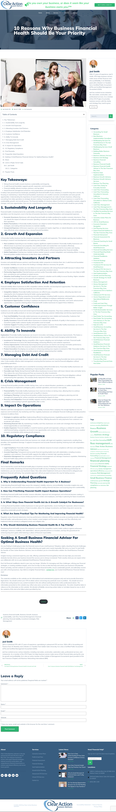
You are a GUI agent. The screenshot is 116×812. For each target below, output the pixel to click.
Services (56, 13)
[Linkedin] (13, 775)
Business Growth (25, 615)
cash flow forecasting (99, 440)
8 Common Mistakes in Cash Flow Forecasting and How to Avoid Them (105, 391)
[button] (84, 114)
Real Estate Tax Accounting (102, 316)
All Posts (93, 107)
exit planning (106, 451)
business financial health (11, 615)
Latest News (63, 749)
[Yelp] (9, 775)
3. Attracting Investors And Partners (16, 128)
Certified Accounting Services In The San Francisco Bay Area (103, 213)
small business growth (96, 480)
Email (3, 711)
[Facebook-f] (5, 775)
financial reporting (94, 463)
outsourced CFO (108, 471)
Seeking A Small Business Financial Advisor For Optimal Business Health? (29, 157)
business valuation (104, 437)
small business (93, 475)
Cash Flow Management (101, 205)
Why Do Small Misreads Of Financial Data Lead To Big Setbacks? (76, 775)
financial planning (99, 460)
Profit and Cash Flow (100, 303)
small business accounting (104, 475)
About (48, 13)
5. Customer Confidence (12, 134)
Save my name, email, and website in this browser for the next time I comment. (28, 724)
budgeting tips (106, 423)
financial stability (15, 619)
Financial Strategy (99, 260)
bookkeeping (93, 423)
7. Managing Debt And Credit (14, 140)
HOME (43, 602)
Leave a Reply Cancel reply (14, 163)
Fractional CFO (98, 263)
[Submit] (90, 762)
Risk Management (103, 473)
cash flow (15, 617)
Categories (13, 168)
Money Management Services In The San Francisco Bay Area (100, 286)
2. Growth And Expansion (12, 125)
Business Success (94, 437)
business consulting (95, 425)
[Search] (111, 116)
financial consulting (95, 453)
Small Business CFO (100, 333)
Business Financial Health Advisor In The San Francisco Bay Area (103, 168)
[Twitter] (2, 775)
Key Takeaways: (9, 120)
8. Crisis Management (11, 143)
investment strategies (28, 619)
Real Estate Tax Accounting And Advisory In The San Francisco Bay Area (102, 320)
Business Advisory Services (102, 155)
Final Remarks (10, 151)
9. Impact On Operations (13, 145)
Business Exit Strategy (100, 158)
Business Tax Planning (100, 183)
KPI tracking (95, 468)
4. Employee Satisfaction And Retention (17, 131)
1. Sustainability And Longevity (14, 123)
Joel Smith (11, 165)
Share (7, 160)
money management (104, 468)
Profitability (93, 473)
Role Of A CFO (98, 325)
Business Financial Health (101, 164)
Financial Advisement (100, 235)
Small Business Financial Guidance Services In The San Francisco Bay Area (101, 346)
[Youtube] (16, 775)
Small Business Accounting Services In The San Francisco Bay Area (102, 329)
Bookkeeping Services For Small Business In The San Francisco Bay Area (102, 143)
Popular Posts (9, 172)
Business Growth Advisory (102, 177)
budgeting (100, 423)
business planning (103, 432)
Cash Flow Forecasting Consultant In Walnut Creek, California (102, 200)
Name (3, 704)
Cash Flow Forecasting (101, 190)
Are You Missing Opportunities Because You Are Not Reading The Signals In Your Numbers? (77, 784)
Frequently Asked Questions (14, 154)
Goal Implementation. (100, 273)
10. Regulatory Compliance (14, 148)
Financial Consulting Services (103, 250)
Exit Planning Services (100, 228)
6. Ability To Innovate (11, 137)
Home (40, 13)
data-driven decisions (102, 449)
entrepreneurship (99, 451)
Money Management (100, 282)
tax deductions (102, 485)
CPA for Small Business (101, 222)
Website (3, 717)
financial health (102, 455)
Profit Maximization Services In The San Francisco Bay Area (102, 312)
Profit (95, 301)
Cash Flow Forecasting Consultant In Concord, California (101, 194)
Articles (66, 13)
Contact (75, 13)
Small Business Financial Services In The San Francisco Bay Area (101, 357)
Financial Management (27, 617)
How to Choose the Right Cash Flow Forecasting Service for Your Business (104, 402)
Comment (4, 684)
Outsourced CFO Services (101, 295)
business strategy (101, 434)
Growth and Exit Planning (102, 275)
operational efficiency (97, 471)
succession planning (102, 483)
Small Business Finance (101, 478)
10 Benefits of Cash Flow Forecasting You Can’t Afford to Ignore (105, 380)
